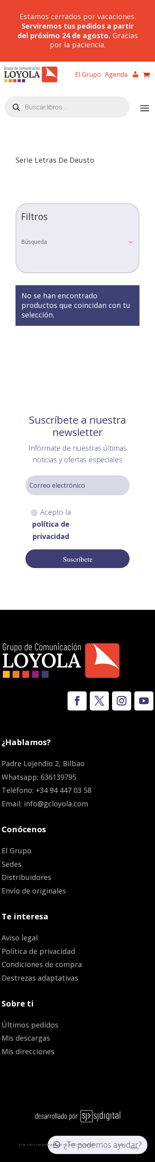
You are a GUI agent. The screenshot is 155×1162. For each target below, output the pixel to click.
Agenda (116, 75)
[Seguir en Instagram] (121, 700)
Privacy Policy (106, 1144)
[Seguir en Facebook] (77, 700)
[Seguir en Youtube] (143, 700)
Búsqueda (34, 241)
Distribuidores (26, 877)
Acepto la (51, 524)
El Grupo (88, 75)
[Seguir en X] (99, 700)
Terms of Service (129, 1146)
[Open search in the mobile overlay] (67, 107)
